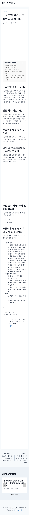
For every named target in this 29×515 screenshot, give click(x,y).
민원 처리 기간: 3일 (10, 67)
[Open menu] (25, 3)
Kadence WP (18, 510)
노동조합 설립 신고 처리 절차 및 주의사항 (14, 79)
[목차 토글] (23, 63)
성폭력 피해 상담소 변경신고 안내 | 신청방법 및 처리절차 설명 (14, 483)
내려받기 (11, 326)
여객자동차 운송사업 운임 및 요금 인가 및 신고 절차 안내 (21, 457)
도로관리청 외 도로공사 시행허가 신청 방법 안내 (7, 456)
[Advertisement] (14, 41)
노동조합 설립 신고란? (11, 65)
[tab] (11, 494)
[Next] (24, 485)
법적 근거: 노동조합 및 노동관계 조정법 (14, 72)
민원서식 (5, 11)
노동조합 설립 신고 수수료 (12, 69)
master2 (6, 23)
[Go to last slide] (4, 485)
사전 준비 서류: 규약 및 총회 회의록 (14, 75)
